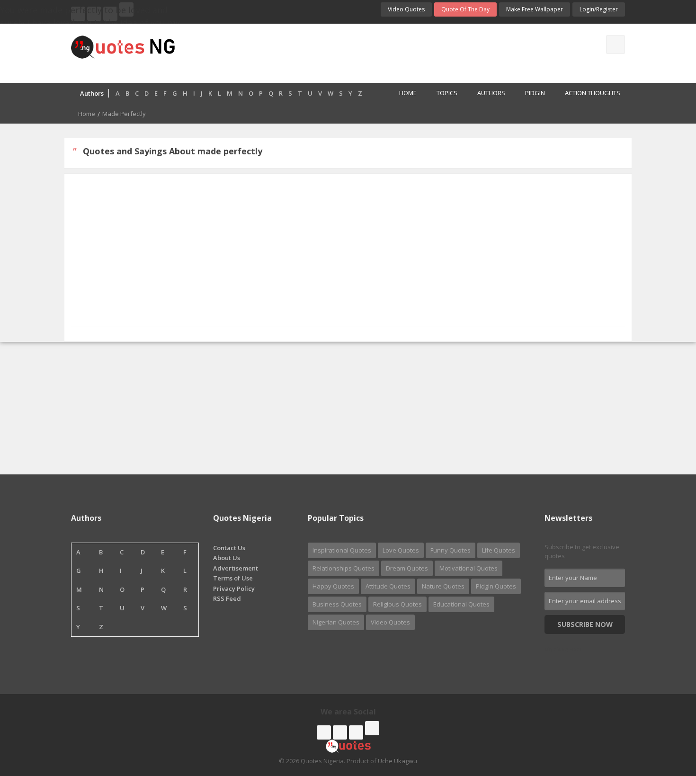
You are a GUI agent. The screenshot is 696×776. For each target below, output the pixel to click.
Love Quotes (401, 550)
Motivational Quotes (468, 568)
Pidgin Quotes (496, 586)
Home (408, 93)
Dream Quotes (407, 568)
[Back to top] (665, 717)
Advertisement (235, 568)
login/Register (599, 9)
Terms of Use (233, 578)
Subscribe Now (585, 624)
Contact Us (229, 548)
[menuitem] (402, 94)
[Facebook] (324, 732)
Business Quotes (337, 604)
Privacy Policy (234, 588)
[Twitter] (340, 732)
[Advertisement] (385, 52)
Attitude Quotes (388, 586)
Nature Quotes (443, 586)
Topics (447, 93)
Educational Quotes (461, 604)
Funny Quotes (450, 550)
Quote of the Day (465, 9)
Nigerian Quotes (335, 622)
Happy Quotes (333, 586)
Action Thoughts (592, 93)
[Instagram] (356, 732)
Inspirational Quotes (341, 550)
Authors (491, 93)
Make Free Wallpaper (534, 9)
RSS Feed (227, 598)
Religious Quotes (397, 604)
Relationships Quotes (343, 568)
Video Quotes (406, 9)
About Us (226, 557)
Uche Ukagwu (397, 761)
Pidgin (535, 93)
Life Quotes (498, 550)
